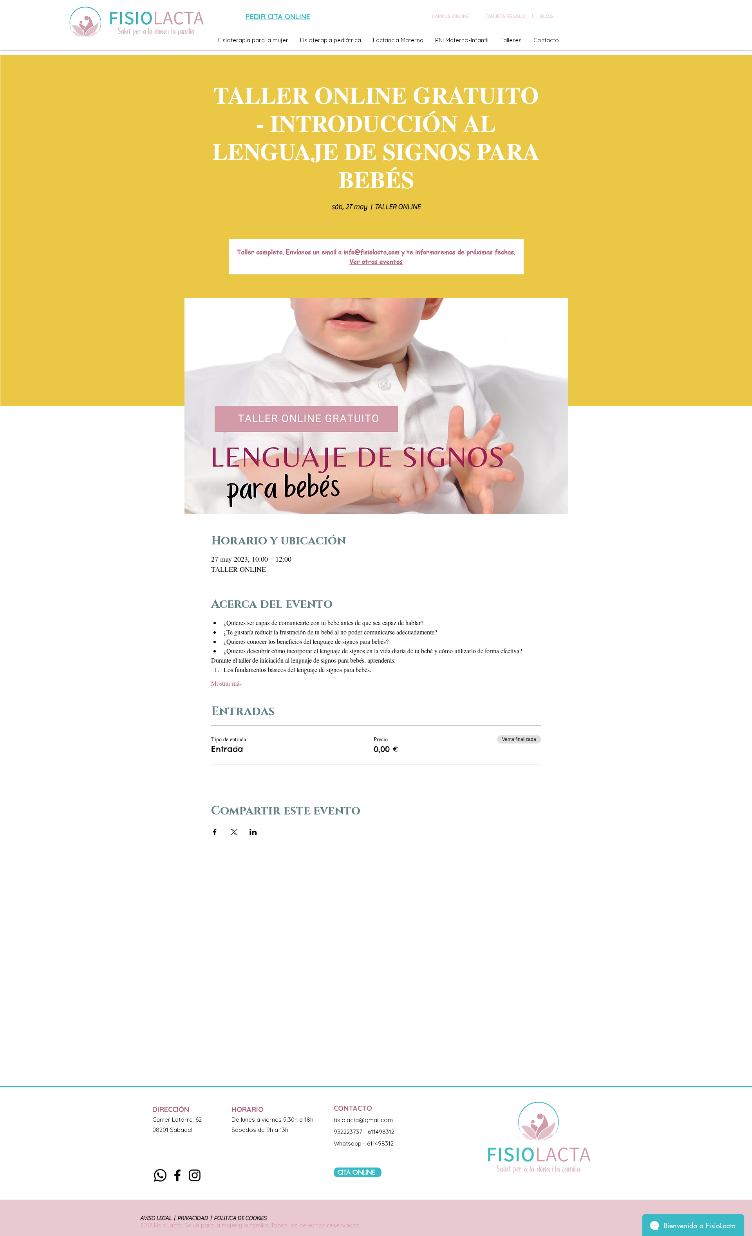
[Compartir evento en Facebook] (215, 832)
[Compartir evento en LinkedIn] (253, 832)
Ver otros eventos (376, 261)
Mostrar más (226, 683)
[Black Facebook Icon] (177, 1175)
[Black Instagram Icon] (194, 1175)
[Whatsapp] (160, 1175)
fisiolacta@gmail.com (363, 1120)
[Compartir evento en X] (234, 832)
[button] (253, 40)
